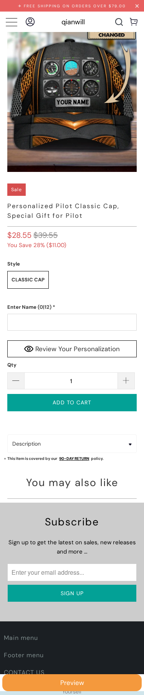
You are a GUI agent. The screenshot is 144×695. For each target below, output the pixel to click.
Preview (72, 682)
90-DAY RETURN (74, 458)
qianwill (73, 22)
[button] (71, 307)
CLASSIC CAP (28, 279)
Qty (12, 365)
